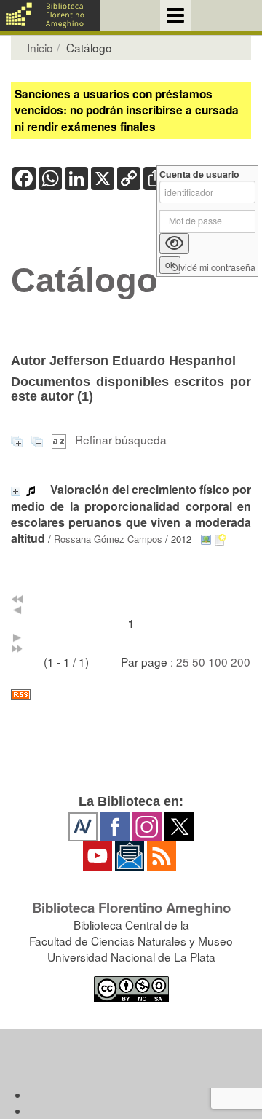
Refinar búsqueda (121, 439)
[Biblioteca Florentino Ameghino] (50, 15)
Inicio (40, 47)
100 (218, 661)
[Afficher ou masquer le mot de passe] (174, 243)
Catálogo (84, 280)
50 (198, 661)
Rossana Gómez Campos (108, 539)
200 (240, 661)
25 (182, 661)
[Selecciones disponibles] (60, 439)
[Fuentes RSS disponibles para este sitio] (131, 694)
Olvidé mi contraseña (213, 268)
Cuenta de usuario (199, 174)
